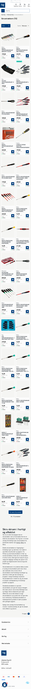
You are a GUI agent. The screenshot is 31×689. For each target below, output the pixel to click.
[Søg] (3, 10)
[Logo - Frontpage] (7, 5)
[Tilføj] (12, 55)
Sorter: (19, 26)
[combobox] (17, 10)
